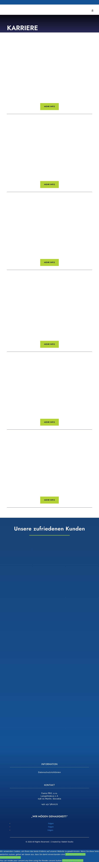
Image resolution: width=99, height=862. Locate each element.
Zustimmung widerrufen (72, 860)
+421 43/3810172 (49, 804)
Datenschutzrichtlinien (49, 772)
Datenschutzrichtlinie (11, 857)
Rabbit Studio (67, 841)
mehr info (49, 106)
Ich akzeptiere (71, 854)
